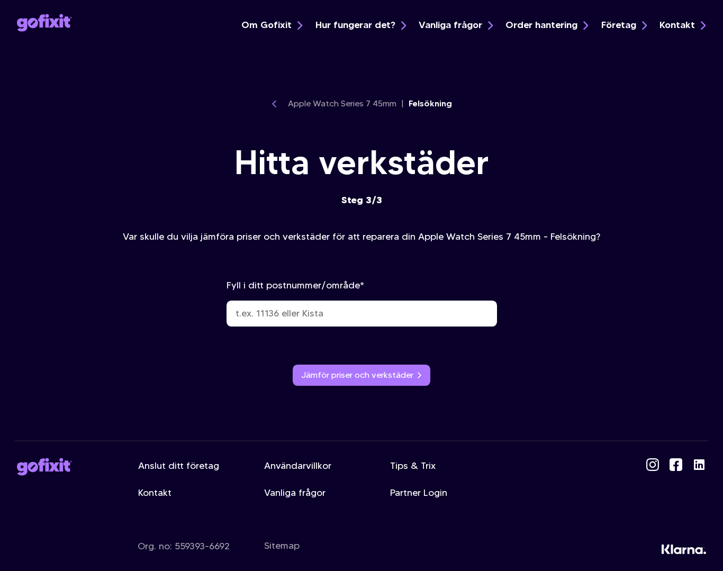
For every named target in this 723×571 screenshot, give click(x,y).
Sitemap (282, 545)
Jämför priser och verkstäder (357, 375)
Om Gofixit (266, 25)
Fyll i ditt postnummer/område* (295, 285)
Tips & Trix (413, 466)
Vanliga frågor (450, 25)
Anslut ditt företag (178, 466)
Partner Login (418, 493)
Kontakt (677, 25)
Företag (618, 25)
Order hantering (541, 25)
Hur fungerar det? (355, 25)
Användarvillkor (297, 466)
